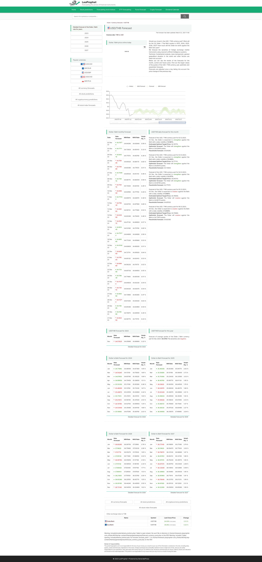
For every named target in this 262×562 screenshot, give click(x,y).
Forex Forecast (140, 10)
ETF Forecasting (125, 10)
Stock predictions (86, 10)
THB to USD (120, 35)
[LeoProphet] (75, 3)
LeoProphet (89, 2)
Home (74, 10)
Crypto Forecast (156, 10)
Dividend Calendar (172, 10)
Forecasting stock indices (106, 10)
